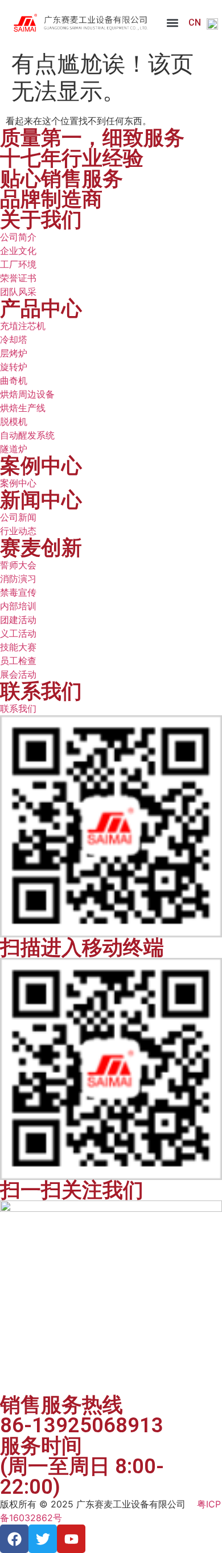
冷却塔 (13, 339)
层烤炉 (13, 353)
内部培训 (18, 606)
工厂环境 (18, 264)
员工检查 (18, 660)
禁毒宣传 (18, 592)
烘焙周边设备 (27, 394)
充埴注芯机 (23, 325)
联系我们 (18, 708)
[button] (172, 23)
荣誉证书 (18, 278)
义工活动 (18, 633)
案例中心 (18, 483)
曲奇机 (13, 380)
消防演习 (18, 578)
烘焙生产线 (23, 407)
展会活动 (18, 674)
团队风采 (18, 291)
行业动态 (18, 530)
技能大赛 (18, 647)
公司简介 (18, 237)
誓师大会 (18, 565)
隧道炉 (13, 448)
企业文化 (18, 250)
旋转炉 (13, 366)
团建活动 (18, 619)
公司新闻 (18, 517)
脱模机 (13, 421)
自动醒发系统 (27, 435)
